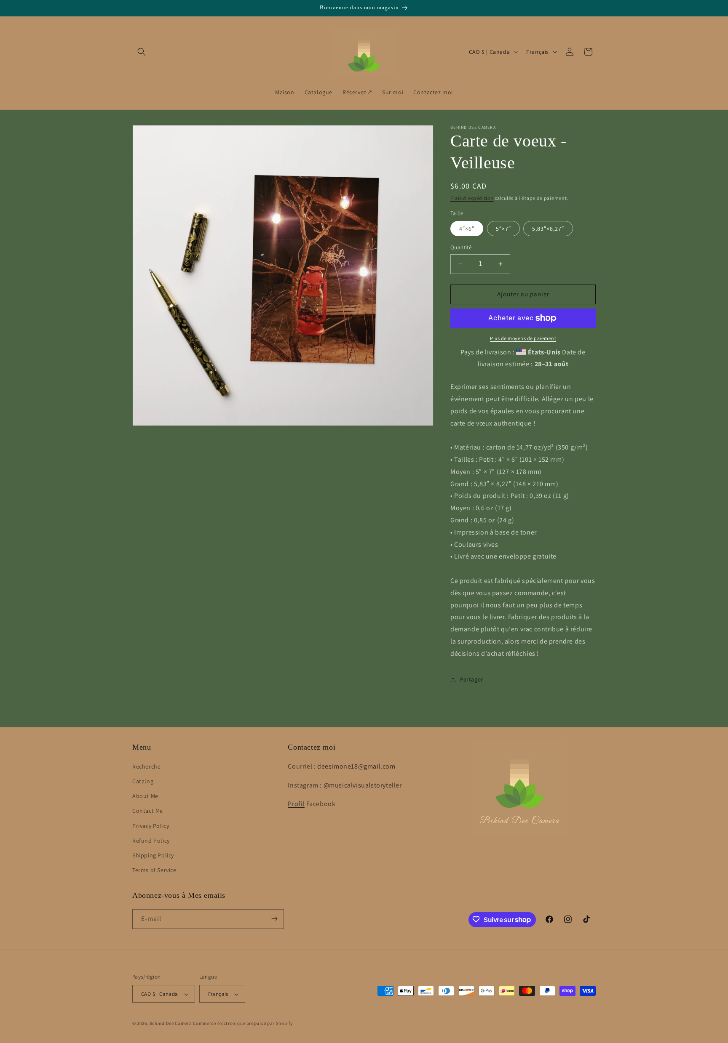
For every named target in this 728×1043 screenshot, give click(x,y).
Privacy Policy (150, 826)
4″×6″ (466, 228)
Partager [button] (471, 679)
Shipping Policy (153, 855)
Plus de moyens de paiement (523, 338)
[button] (141, 52)
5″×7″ (503, 228)
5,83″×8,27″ (548, 228)
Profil (296, 804)
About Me (145, 796)
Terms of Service (154, 870)
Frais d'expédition (472, 198)
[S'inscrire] (274, 919)
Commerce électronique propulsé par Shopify (242, 1024)
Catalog (142, 781)
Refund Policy (151, 840)
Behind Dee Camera (171, 1024)
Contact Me (147, 811)
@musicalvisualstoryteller (363, 785)
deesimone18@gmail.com (356, 766)
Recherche (146, 766)
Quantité (460, 247)
